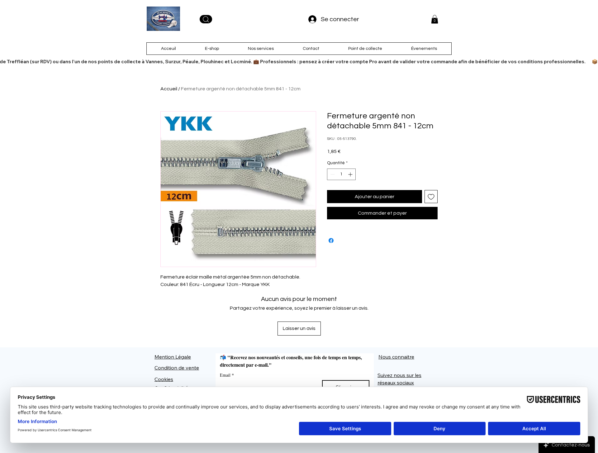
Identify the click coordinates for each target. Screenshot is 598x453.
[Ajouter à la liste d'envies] (431, 196)
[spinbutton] (341, 174)
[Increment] (351, 174)
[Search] (206, 19)
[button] (434, 19)
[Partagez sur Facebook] (331, 254)
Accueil (168, 88)
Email (227, 375)
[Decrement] (332, 174)
